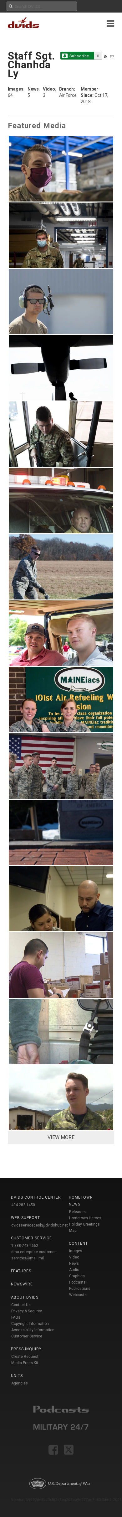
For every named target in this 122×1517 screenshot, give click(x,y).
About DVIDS (24, 1297)
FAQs (15, 1317)
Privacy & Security (26, 1311)
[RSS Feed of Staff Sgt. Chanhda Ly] (105, 56)
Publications (79, 1288)
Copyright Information (30, 1323)
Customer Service (26, 1336)
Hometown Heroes (85, 1218)
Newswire (22, 1284)
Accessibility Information (32, 1330)
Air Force (68, 95)
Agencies (19, 1383)
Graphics (77, 1276)
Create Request (24, 1356)
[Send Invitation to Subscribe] (112, 56)
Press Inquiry (26, 1349)
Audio (74, 1270)
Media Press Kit (24, 1363)
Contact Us (21, 1305)
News (74, 1263)
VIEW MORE (61, 1137)
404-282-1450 (23, 1205)
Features (21, 1271)
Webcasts (78, 1295)
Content (78, 1243)
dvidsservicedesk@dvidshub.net (39, 1225)
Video (74, 1257)
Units (17, 1375)
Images (75, 1251)
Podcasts (77, 1282)
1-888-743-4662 (24, 1245)
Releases (77, 1212)
